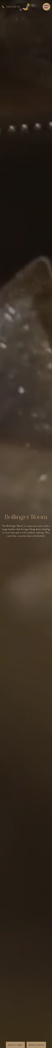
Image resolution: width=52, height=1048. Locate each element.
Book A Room (36, 1045)
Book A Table (15, 1045)
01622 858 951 (13, 6)
